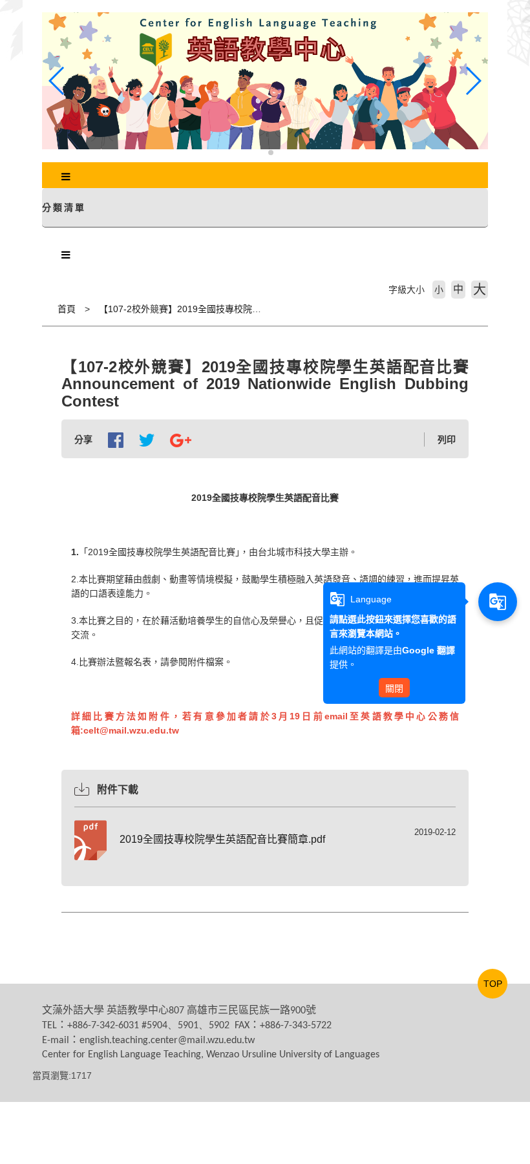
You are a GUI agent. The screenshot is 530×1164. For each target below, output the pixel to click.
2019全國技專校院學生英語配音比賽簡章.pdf (222, 839)
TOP (492, 984)
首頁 (67, 309)
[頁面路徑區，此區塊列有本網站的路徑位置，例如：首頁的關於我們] (45, 309)
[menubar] (65, 177)
